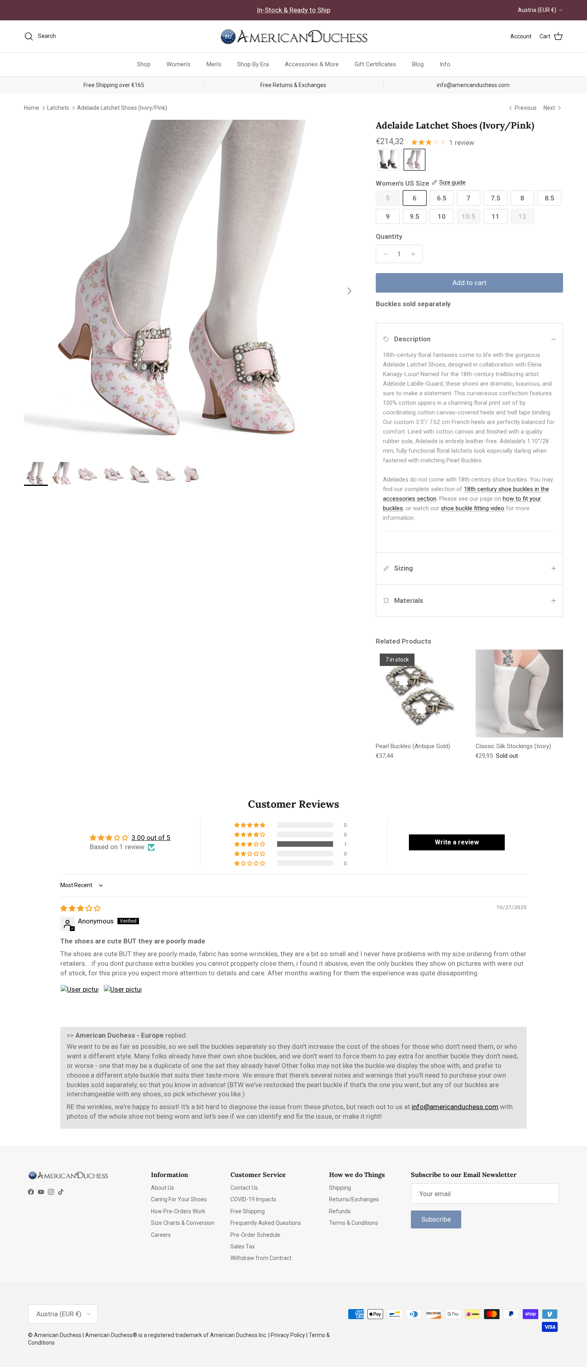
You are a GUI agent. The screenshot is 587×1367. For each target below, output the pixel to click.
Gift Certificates (375, 64)
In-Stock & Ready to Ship (293, 10)
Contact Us (244, 1188)
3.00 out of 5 (151, 838)
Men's (213, 64)
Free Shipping (247, 1211)
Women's (178, 64)
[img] (80, 908)
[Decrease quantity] (383, 254)
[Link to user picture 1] (79, 1004)
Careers (161, 1235)
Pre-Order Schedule (255, 1235)
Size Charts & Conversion (182, 1223)
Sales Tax (242, 1246)
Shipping (340, 1188)
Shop (144, 64)
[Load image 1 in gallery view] (191, 287)
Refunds (340, 1211)
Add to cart (469, 283)
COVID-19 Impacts (253, 1199)
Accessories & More (312, 64)
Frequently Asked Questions (265, 1223)
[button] (250, 844)
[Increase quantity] (415, 254)
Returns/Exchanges (354, 1199)
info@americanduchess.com (455, 1107)
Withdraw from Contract (261, 1258)
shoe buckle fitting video (472, 508)
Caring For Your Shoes (179, 1199)
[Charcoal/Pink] (388, 160)
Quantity (389, 236)
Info (445, 64)
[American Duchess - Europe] (293, 36)
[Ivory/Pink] (414, 160)
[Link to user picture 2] (122, 1004)
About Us (162, 1188)
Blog (418, 64)
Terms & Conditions (353, 1223)
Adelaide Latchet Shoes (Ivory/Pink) (122, 107)
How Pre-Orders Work (178, 1211)
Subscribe (436, 1219)
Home (31, 107)
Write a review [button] (457, 842)
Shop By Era (253, 64)
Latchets (58, 107)
